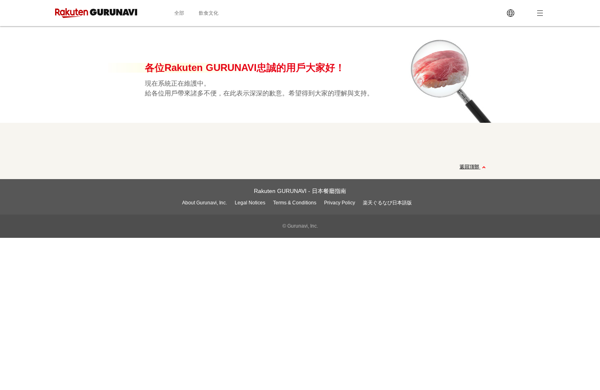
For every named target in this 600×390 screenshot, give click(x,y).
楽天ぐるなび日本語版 (387, 203)
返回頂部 (470, 167)
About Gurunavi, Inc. (204, 203)
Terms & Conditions (294, 203)
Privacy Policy (339, 203)
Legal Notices (250, 203)
